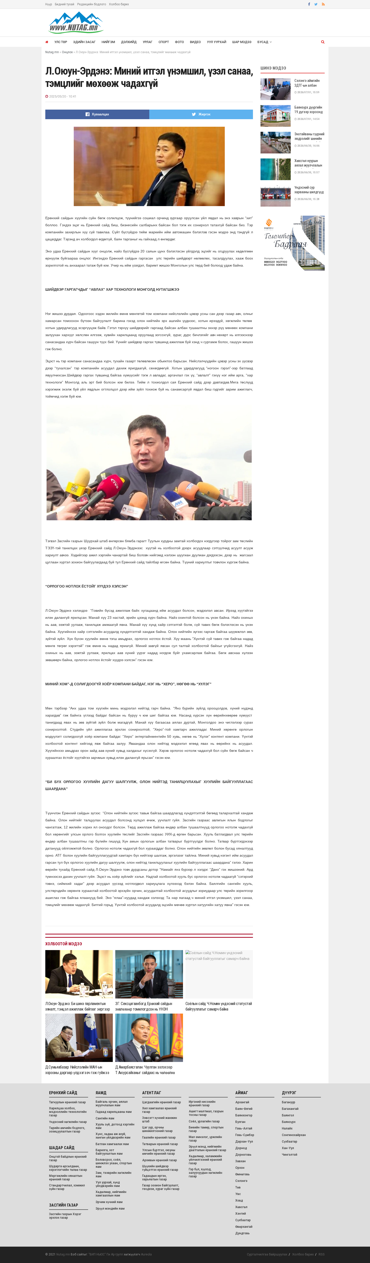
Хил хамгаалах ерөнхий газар (159, 1110)
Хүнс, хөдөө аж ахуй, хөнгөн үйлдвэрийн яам (113, 1135)
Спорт (164, 42)
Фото (179, 42)
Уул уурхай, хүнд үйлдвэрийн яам (108, 1184)
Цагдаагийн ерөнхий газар (161, 1102)
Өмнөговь (242, 1174)
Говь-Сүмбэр (244, 1135)
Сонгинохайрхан (294, 1135)
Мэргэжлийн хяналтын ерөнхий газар (65, 1177)
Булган (240, 1122)
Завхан (240, 1161)
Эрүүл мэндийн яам (110, 1208)
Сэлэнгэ (241, 1181)
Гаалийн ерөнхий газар (159, 1137)
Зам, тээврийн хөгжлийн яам (113, 1174)
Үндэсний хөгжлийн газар (68, 1122)
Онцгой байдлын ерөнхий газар (68, 1158)
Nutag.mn (63, 1254)
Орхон (239, 1168)
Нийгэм (108, 42)
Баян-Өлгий (243, 1109)
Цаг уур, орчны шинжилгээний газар (157, 1129)
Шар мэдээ (241, 42)
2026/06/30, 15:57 (308, 172)
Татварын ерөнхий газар (160, 1144)
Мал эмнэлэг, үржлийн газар (205, 1138)
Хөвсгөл (241, 1207)
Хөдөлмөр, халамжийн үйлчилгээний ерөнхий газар (205, 1159)
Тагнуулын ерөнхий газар (67, 1102)
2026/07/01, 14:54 (308, 119)
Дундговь (242, 1233)
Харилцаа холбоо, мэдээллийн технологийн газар (68, 1112)
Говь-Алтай (243, 1128)
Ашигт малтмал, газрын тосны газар (206, 1113)
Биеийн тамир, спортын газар (206, 1129)
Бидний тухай (64, 4)
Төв (238, 1187)
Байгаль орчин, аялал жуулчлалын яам (112, 1103)
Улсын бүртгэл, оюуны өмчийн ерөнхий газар (158, 1151)
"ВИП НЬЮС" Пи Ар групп (106, 1254)
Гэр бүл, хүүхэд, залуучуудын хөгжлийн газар (205, 1173)
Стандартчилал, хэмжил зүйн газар (67, 1187)
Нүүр (48, 4)
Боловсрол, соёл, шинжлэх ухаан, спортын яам (114, 1163)
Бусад (262, 42)
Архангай (242, 1102)
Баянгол (288, 1115)
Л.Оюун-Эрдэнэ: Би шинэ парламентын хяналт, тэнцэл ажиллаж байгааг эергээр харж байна (77, 1009)
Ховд (239, 1200)
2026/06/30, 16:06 (308, 145)
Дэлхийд (129, 42)
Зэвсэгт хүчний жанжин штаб (159, 1119)
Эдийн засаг (84, 42)
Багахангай (290, 1109)
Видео (195, 42)
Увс (238, 1194)
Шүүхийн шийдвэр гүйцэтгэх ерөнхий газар (160, 1168)
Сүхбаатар (243, 1220)
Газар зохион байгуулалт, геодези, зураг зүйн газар (160, 1187)
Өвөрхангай (243, 1226)
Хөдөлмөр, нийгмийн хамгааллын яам (111, 1193)
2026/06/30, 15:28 (308, 199)
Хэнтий (240, 1213)
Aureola (146, 1254)
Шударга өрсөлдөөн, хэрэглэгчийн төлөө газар (68, 1168)
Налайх (287, 1128)
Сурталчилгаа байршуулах (267, 1254)
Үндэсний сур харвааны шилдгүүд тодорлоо (309, 192)
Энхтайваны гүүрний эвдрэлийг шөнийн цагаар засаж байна (309, 138)
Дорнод (241, 1148)
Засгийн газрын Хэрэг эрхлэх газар (65, 1215)
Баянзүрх (288, 1122)
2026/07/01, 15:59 (308, 92)
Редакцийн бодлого (91, 4)
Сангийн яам (105, 1118)
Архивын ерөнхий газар (159, 1160)
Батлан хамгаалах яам (112, 1144)
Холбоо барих (119, 4)
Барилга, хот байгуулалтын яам (109, 1151)
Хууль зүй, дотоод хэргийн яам (115, 1126)
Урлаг (148, 42)
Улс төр (60, 42)
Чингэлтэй (289, 1154)
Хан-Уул (288, 1148)
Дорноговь (243, 1154)
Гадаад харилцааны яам (114, 1112)
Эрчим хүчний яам (109, 1202)
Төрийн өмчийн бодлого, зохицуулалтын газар (67, 1129)
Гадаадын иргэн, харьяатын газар (154, 1177)
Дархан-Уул (244, 1141)
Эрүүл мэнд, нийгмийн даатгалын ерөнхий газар (207, 1148)
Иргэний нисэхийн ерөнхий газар (202, 1103)
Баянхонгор (243, 1115)
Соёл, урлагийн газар (204, 1121)
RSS (322, 1254)
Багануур (288, 1102)
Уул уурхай (216, 42)
